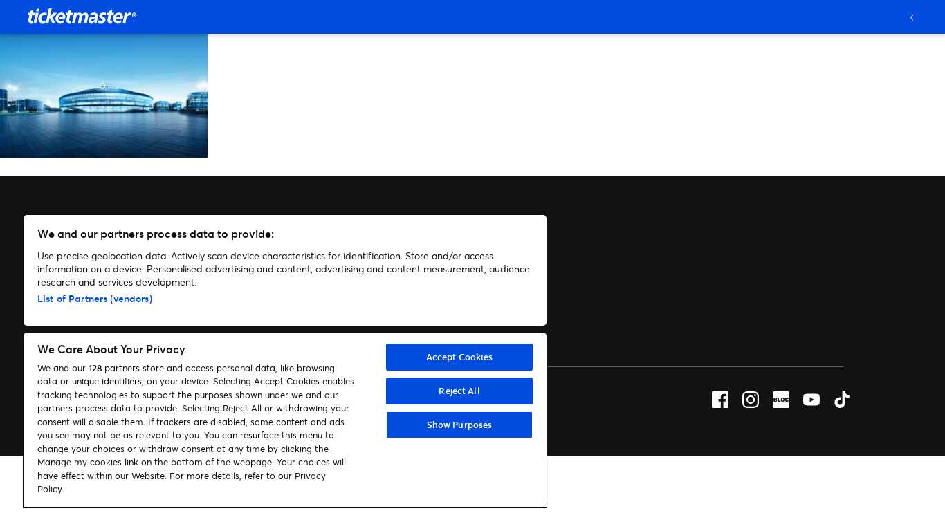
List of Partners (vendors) (94, 298)
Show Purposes (460, 424)
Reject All (459, 390)
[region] (285, 361)
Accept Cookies (459, 357)
